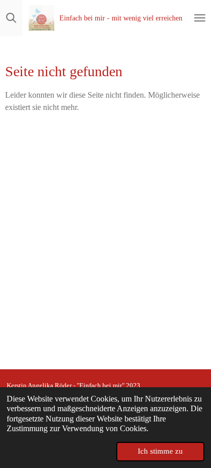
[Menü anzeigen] (199, 18)
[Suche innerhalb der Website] (11, 18)
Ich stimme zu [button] (160, 451)
